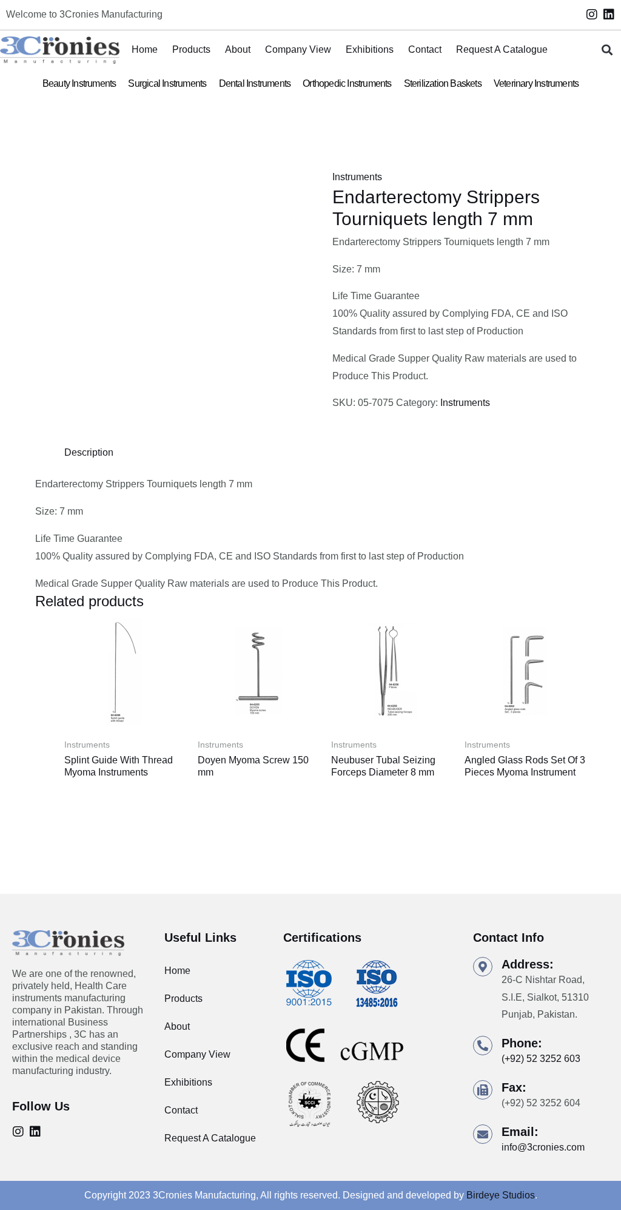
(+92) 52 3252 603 (541, 1058)
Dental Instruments (255, 83)
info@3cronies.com (543, 1147)
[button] (607, 50)
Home (145, 49)
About (237, 49)
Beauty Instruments (79, 83)
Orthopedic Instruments (347, 83)
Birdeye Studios (500, 1195)
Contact (424, 49)
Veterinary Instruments (536, 83)
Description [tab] (88, 452)
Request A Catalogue (502, 49)
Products (191, 49)
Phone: (522, 1043)
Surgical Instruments (167, 83)
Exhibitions (370, 49)
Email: (520, 1131)
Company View (298, 49)
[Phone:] (482, 1045)
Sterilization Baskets (443, 83)
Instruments (357, 177)
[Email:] (482, 1134)
